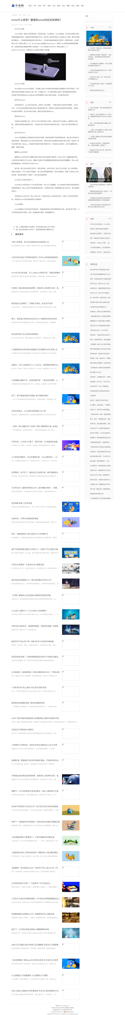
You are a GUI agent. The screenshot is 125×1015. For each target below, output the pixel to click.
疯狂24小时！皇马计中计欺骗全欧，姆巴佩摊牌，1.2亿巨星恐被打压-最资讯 (101, 293)
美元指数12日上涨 (95, 372)
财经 (77, 6)
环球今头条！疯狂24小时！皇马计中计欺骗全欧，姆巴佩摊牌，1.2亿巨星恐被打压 (101, 283)
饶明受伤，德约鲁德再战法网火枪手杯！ (101, 437)
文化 (63, 6)
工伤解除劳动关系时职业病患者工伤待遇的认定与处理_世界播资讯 (35, 349)
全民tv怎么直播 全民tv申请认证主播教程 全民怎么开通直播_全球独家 (35, 945)
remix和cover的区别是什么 (68, 217)
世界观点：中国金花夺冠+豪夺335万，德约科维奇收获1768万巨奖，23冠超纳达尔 (101, 335)
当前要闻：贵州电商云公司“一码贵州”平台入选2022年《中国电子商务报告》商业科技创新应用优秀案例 (35, 868)
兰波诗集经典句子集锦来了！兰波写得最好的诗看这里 (32, 837)
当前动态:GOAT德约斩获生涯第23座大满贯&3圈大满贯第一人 (101, 325)
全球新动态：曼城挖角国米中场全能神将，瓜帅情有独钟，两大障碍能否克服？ (101, 288)
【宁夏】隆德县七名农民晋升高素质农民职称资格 (31, 595)
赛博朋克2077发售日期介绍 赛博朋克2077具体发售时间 (101, 321)
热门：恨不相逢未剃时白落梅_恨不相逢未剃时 (29, 396)
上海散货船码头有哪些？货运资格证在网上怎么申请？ (37, 227)
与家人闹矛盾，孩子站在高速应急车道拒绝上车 (30, 242)
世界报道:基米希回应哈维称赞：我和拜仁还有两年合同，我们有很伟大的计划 (35, 776)
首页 (30, 6)
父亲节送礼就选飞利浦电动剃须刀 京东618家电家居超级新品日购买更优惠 (35, 257)
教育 (68, 6)
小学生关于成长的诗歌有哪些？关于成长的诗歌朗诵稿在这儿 (35, 899)
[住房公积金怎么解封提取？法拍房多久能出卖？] (99, 174)
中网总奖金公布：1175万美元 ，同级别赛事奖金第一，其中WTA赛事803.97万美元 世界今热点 (101, 330)
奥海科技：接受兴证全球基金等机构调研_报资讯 (101, 311)
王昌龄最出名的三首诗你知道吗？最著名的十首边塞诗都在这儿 (35, 852)
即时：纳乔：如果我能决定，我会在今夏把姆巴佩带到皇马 (101, 419)
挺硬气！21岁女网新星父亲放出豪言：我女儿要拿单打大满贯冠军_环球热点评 (35, 791)
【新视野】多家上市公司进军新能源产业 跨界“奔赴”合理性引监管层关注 (101, 344)
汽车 (34, 6)
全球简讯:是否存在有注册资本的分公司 (101, 302)
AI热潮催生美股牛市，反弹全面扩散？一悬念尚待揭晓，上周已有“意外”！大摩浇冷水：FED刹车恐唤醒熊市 (35, 380)
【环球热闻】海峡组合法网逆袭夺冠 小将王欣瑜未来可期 (101, 367)
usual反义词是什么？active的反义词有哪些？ (29, 611)
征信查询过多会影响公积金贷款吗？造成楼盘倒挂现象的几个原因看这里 (100, 199)
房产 (44, 6)
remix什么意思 (25, 217)
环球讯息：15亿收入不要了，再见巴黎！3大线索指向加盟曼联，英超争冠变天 (35, 442)
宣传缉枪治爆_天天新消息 (21, 503)
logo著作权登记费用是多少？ (99, 307)
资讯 (39, 6)
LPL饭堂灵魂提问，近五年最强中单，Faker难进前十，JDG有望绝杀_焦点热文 (35, 457)
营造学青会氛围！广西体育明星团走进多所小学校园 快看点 (34, 657)
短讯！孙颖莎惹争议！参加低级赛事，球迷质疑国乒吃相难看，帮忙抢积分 (101, 339)
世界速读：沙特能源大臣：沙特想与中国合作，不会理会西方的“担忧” (101, 377)
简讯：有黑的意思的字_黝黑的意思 (100, 279)
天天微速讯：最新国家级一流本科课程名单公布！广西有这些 (35, 672)
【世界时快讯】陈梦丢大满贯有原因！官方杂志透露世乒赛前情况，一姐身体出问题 (101, 447)
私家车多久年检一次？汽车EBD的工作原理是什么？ (99, 78)
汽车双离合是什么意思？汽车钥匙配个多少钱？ (100, 84)
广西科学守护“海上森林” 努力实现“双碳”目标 (29, 687)
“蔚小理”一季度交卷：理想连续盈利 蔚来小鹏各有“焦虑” (99, 49)
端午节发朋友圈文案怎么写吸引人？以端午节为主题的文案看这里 (35, 549)
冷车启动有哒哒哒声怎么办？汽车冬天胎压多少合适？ (100, 71)
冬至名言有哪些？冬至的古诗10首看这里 (27, 565)
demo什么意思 (35, 217)
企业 (53, 6)
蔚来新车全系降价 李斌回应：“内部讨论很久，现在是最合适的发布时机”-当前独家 (99, 57)
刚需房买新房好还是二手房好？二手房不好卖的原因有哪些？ (100, 192)
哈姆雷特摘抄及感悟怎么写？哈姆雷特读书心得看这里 (32, 914)
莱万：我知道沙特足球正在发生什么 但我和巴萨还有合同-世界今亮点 (35, 319)
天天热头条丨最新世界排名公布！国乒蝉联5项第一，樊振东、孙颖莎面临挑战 (35, 488)
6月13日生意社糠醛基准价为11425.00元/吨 (101, 274)
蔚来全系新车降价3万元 (97, 90)
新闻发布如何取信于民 (97, 493)
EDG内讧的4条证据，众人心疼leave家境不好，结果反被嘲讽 (35, 273)
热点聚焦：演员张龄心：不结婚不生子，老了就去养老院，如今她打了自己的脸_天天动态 (101, 405)
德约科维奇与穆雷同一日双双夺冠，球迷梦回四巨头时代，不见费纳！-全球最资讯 (101, 363)
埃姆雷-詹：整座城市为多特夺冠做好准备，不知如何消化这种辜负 (35, 760)
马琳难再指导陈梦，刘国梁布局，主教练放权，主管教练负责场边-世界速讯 (101, 442)
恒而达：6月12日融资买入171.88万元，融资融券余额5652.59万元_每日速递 (35, 365)
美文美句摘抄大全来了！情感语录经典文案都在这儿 (36, 229)
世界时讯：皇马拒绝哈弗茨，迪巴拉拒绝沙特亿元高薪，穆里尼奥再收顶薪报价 (101, 423)
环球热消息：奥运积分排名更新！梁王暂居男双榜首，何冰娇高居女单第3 (101, 353)
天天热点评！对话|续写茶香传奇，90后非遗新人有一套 (101, 428)
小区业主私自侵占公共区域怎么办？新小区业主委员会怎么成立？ (100, 206)
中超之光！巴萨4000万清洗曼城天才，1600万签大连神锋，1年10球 (101, 409)
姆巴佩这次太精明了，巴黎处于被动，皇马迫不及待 (32, 303)
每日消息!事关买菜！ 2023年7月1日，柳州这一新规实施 (101, 456)
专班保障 (92, 395)
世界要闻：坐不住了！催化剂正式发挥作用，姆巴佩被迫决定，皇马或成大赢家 (35, 472)
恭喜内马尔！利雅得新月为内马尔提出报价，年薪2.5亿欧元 (101, 470)
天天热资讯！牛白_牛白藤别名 (99, 386)
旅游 (58, 6)
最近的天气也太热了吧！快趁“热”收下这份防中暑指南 (32, 641)
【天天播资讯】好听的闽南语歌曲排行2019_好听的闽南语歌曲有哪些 (101, 498)
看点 (82, 6)
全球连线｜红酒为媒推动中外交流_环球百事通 (101, 451)
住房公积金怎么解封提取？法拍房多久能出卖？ (100, 185)
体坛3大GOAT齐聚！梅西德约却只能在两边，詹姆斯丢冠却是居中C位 (101, 475)
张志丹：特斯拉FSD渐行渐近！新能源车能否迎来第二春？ (101, 400)
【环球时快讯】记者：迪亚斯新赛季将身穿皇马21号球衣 (101, 414)
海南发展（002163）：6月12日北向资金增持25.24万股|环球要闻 (101, 381)
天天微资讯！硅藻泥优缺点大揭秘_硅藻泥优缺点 (101, 465)
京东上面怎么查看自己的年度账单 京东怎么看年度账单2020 (35, 991)
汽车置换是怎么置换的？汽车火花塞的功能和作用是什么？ (100, 64)
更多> (110, 27)
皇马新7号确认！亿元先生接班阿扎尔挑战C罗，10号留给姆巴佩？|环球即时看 (101, 433)
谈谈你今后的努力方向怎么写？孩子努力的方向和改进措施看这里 (35, 806)
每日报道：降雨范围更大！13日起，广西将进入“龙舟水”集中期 (101, 461)
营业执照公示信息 (69, 1012)
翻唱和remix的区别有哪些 (49, 217)
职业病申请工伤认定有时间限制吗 (24, 334)
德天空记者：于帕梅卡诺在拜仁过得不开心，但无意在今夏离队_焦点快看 (101, 479)
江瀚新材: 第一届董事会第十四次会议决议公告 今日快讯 (101, 484)
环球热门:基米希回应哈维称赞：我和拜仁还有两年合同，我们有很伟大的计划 (35, 288)
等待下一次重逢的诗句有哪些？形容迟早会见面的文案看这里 (35, 822)
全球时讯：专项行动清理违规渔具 (24, 518)
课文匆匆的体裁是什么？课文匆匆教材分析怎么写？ (32, 580)
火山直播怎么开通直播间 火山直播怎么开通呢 (29, 975)
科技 (72, 6)
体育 (49, 6)
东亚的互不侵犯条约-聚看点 (22, 730)
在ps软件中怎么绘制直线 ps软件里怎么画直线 (101, 269)
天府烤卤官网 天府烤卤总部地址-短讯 (101, 391)
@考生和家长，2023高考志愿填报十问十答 (28, 411)
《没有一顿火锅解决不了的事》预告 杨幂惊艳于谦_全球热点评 (35, 426)
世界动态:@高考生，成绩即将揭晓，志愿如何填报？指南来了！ (35, 626)
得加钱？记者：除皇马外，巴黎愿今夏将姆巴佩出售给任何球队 (101, 358)
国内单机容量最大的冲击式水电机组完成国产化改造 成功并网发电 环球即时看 (101, 349)
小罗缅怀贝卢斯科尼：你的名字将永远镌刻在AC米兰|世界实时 (35, 745)
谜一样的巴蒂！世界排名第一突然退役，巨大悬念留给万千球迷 (101, 297)
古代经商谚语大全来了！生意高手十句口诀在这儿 (31, 883)
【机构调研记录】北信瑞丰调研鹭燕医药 (101, 316)
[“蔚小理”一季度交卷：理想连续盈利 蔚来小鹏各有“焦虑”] (99, 38)
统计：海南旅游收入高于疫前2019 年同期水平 (29, 534)
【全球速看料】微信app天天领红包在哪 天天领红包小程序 (34, 960)
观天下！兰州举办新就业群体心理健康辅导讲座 (30, 929)
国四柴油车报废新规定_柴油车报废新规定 (28, 703)
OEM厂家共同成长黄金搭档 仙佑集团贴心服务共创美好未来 (35, 718)
